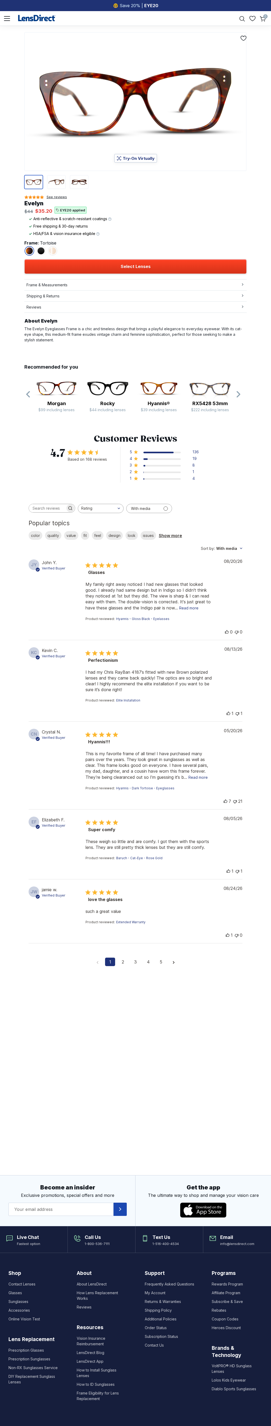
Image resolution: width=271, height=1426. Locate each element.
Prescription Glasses (26, 1350)
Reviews (84, 1307)
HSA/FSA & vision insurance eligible (64, 233)
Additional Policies (161, 1319)
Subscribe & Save (227, 1301)
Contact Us (154, 1345)
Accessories (19, 1310)
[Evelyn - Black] (41, 251)
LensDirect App (90, 1361)
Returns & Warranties (163, 1301)
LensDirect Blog (90, 1352)
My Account (155, 1293)
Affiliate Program (226, 1293)
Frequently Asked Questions (169, 1284)
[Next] (238, 394)
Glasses (15, 1293)
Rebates (219, 1310)
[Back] (28, 394)
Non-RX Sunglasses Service (33, 1367)
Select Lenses (136, 266)
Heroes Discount (226, 1327)
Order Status (156, 1327)
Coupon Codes (225, 1319)
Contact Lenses (21, 1284)
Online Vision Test (24, 1319)
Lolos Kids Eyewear (229, 1380)
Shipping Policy (158, 1310)
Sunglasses (18, 1301)
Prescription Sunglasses (29, 1359)
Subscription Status (161, 1336)
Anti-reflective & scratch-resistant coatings (70, 218)
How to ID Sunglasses (96, 1384)
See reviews (57, 197)
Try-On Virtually (139, 158)
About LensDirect (92, 1284)
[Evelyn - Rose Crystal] (52, 251)
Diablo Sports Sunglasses (234, 1389)
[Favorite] (243, 38)
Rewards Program (227, 1284)
